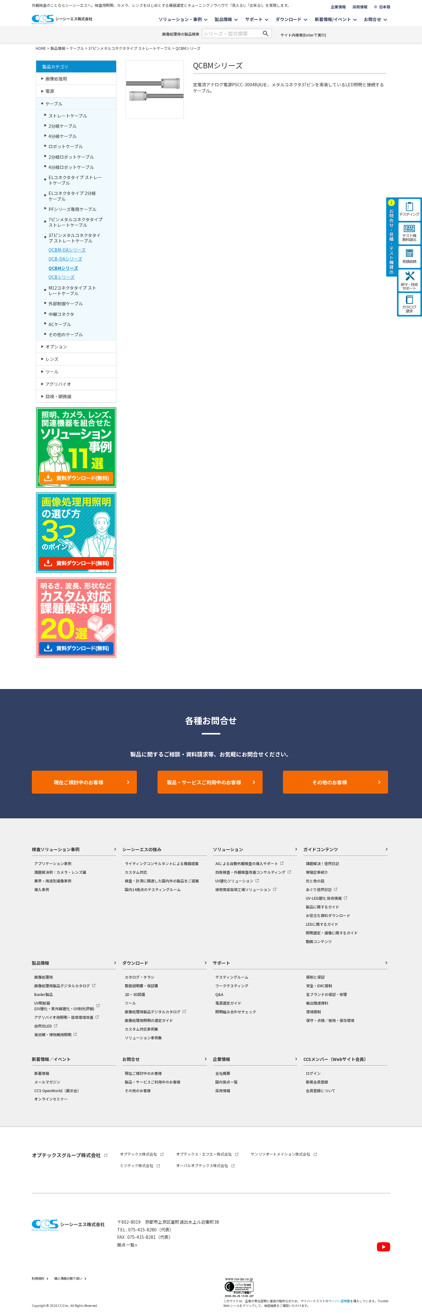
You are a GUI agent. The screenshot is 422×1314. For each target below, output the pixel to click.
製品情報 (57, 48)
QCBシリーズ (61, 277)
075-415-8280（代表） (151, 1229)
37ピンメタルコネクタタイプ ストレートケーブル (129, 48)
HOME (41, 48)
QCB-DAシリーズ (65, 259)
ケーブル (77, 48)
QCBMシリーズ (187, 48)
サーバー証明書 (339, 1301)
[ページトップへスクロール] (409, 1143)
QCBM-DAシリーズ (67, 250)
